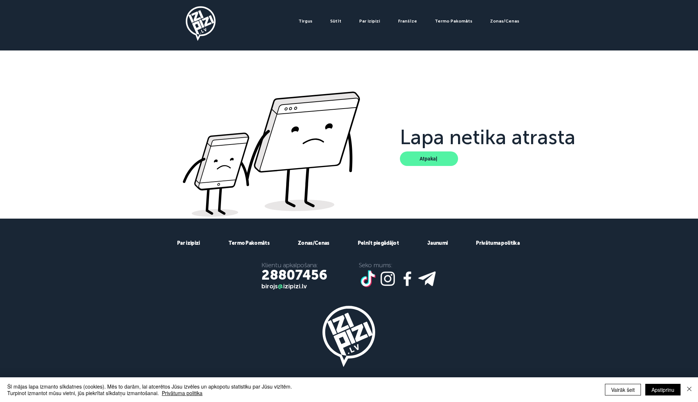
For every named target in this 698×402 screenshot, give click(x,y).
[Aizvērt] (689, 389)
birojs (269, 286)
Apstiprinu (662, 389)
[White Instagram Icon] (387, 278)
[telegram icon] (427, 278)
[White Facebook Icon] (407, 278)
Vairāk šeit (623, 389)
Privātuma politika (182, 393)
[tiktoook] (368, 278)
